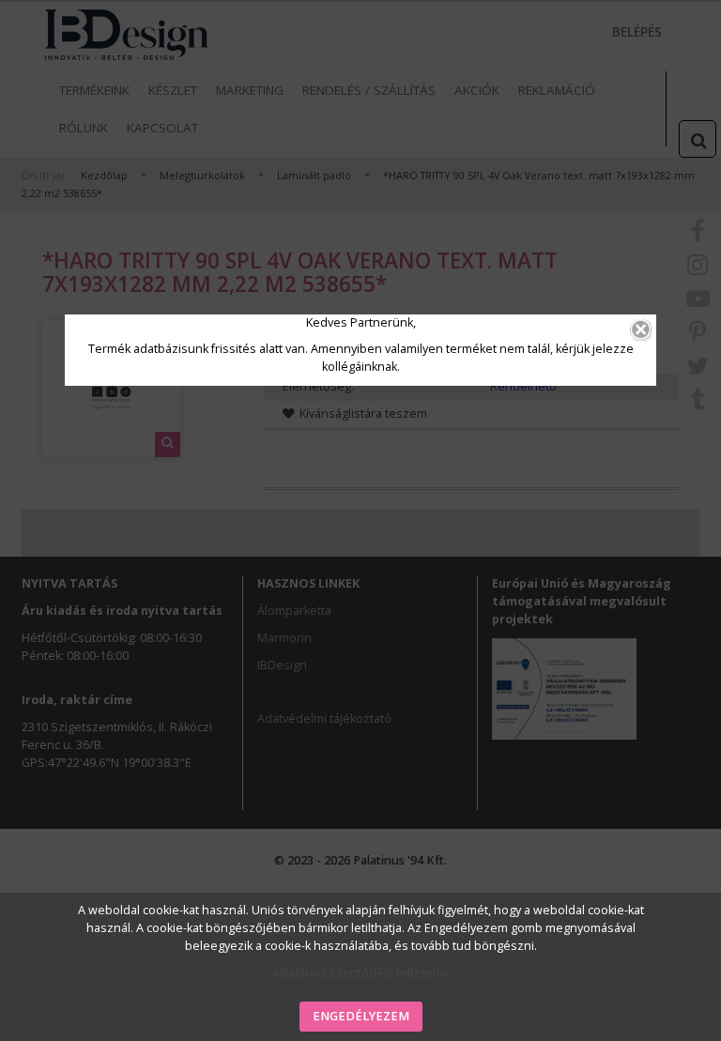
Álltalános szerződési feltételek (360, 973)
